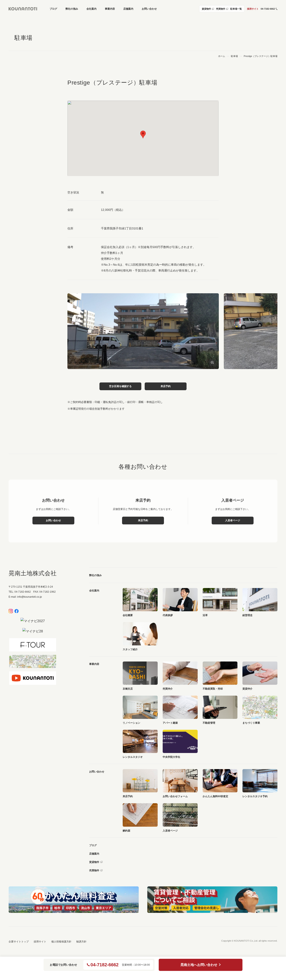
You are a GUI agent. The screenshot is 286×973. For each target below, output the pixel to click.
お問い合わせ (53, 520)
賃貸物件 (94, 862)
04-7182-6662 (104, 965)
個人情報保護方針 (61, 941)
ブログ (93, 845)
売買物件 (94, 870)
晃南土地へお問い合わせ (198, 965)
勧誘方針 (81, 941)
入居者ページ (232, 520)
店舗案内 (94, 853)
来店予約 (166, 386)
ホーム (221, 56)
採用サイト (253, 9)
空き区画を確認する (120, 386)
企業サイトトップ (19, 941)
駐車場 (234, 56)
